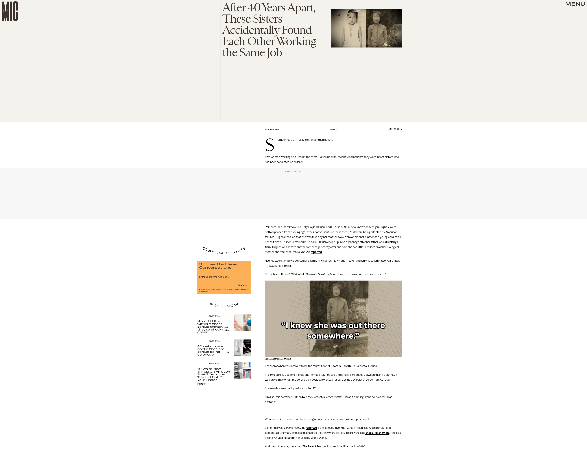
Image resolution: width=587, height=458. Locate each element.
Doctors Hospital (341, 366)
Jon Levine (273, 129)
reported (316, 252)
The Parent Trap (312, 446)
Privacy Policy (203, 291)
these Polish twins (377, 432)
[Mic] (10, 11)
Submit (243, 285)
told (302, 274)
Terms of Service (240, 289)
